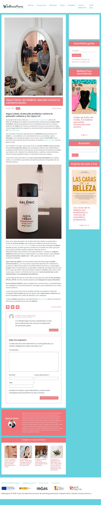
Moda (62, 5)
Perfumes (53, 5)
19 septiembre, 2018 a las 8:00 (24, 317)
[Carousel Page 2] (83, 135)
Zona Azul (91, 6)
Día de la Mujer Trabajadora (38, 120)
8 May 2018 (10, 108)
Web (11, 383)
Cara (18, 108)
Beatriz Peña (56, 108)
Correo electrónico (42, 375)
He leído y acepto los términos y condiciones (81, 60)
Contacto (55, 483)
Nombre (12, 375)
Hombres (71, 5)
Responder (54, 330)
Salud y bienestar (82, 6)
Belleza (31, 5)
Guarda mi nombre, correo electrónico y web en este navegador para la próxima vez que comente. (29, 391)
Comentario (14, 350)
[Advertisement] (84, 27)
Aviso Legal (43, 483)
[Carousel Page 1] (81, 135)
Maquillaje (41, 5)
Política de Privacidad (10, 483)
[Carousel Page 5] (86, 225)
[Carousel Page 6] (88, 225)
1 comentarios (56, 307)
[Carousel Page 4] (86, 135)
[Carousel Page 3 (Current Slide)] (85, 135)
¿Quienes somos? (29, 483)
